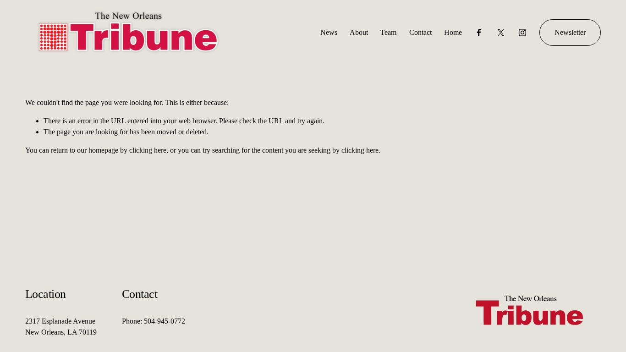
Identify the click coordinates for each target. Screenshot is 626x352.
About (359, 32)
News (328, 32)
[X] (500, 32)
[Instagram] (522, 32)
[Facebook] (478, 32)
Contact (420, 32)
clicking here (147, 150)
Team (388, 32)
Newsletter (570, 32)
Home (453, 32)
